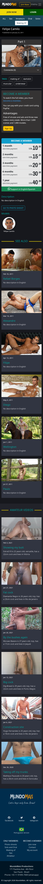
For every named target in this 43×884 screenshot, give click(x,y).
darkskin (27, 79)
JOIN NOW (11, 12)
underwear (21, 83)
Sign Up (8, 128)
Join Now (25, 4)
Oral (30, 18)
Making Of (21, 23)
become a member (12, 100)
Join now (32, 844)
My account (32, 850)
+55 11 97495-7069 (19, 875)
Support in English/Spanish (22, 189)
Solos (37, 18)
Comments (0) (10, 70)
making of (14, 79)
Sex (10, 18)
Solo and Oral (11, 847)
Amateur (11, 856)
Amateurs (20, 18)
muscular (7, 83)
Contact (32, 847)
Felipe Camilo (9, 231)
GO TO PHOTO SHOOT (13, 208)
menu (34, 4)
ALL (4, 18)
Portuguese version (21, 833)
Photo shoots (11, 844)
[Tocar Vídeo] (21, 56)
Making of (10, 850)
